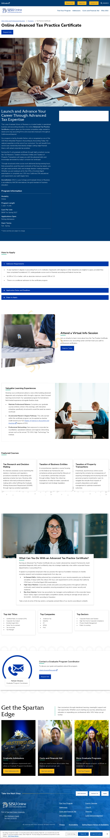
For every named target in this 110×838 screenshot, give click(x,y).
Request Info (7, 32)
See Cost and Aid (47, 771)
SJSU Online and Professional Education (13, 21)
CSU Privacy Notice (13, 836)
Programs (31, 21)
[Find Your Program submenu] (64, 12)
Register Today (67, 348)
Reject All (83, 834)
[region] (55, 834)
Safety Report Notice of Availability (95, 825)
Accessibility (73, 825)
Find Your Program (64, 11)
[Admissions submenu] (76, 12)
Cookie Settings (71, 834)
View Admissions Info (12, 771)
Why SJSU (104, 11)
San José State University (16, 812)
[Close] (107, 834)
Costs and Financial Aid (90, 11)
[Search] (105, 3)
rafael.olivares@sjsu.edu (47, 670)
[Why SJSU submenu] (105, 12)
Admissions (76, 11)
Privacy (62, 825)
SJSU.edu (4, 3)
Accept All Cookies (96, 834)
